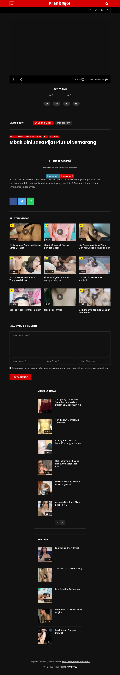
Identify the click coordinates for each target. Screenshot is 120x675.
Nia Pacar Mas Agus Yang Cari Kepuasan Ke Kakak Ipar (94, 246)
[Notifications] (102, 10)
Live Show (19, 137)
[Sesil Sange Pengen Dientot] (45, 636)
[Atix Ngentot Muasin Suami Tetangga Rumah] (45, 447)
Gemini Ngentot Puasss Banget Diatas (56, 246)
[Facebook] (90, 10)
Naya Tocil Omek (53, 309)
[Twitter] (96, 10)
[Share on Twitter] (22, 201)
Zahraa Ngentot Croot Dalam (25, 309)
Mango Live (29, 137)
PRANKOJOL (72, 667)
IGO (11, 137)
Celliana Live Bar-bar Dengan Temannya (94, 311)
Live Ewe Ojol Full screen (67, 589)
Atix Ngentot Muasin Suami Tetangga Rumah (68, 442)
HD (12, 226)
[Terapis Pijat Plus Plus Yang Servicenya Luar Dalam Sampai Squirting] (45, 406)
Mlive (45, 137)
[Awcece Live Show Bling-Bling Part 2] (45, 508)
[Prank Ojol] (60, 3)
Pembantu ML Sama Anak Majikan (68, 611)
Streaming (54, 137)
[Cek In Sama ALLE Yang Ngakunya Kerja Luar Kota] (45, 467)
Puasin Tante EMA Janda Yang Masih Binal (23, 279)
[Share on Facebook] (13, 201)
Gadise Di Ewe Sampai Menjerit (90, 279)
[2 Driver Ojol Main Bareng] (45, 575)
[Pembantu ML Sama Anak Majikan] (45, 616)
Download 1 (52, 176)
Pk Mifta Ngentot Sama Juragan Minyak (56, 279)
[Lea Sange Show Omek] (45, 554)
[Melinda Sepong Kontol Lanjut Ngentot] (45, 488)
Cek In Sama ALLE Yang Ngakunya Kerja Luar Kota (67, 464)
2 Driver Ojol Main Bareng (68, 568)
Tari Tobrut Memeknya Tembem (67, 421)
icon (25, 232)
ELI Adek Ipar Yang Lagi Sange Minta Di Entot (25, 246)
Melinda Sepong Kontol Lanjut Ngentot (67, 483)
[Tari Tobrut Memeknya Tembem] (45, 426)
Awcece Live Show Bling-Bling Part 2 (68, 503)
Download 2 (67, 176)
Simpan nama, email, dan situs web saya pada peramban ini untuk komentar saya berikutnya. (60, 368)
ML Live (38, 137)
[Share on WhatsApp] (30, 201)
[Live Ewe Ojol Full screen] (45, 595)
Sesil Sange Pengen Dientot (65, 631)
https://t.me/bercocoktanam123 (76, 661)
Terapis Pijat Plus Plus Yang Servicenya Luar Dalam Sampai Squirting (68, 402)
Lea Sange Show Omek (67, 547)
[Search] (106, 3)
